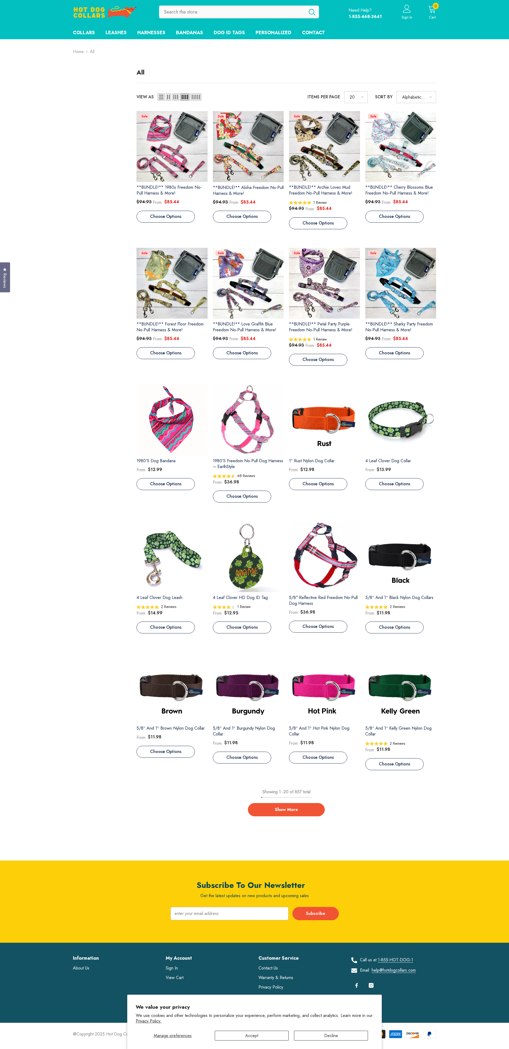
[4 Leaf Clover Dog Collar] (400, 419)
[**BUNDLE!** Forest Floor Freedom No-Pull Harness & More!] (172, 283)
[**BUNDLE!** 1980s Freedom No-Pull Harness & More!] (172, 146)
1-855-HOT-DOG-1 (395, 960)
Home (78, 52)
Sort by (384, 97)
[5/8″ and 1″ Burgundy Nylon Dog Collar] (248, 687)
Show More (286, 809)
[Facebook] (356, 985)
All (92, 52)
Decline (331, 1036)
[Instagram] (371, 985)
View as (145, 97)
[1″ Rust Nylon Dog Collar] (324, 419)
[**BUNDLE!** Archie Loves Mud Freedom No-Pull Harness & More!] (324, 146)
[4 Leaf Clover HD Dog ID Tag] (248, 556)
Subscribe (315, 913)
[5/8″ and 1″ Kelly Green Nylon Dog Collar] (400, 687)
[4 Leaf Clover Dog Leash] (172, 556)
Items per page (324, 97)
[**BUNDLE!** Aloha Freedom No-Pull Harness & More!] (248, 146)
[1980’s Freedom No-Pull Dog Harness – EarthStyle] (248, 419)
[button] (161, 97)
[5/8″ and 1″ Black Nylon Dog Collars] (400, 556)
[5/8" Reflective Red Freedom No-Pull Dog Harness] (324, 556)
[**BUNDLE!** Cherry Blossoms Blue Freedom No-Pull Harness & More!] (400, 146)
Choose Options (165, 216)
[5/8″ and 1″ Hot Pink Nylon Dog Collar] (324, 687)
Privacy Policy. (148, 1021)
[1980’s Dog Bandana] (172, 419)
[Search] (239, 12)
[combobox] (232, 12)
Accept (251, 1036)
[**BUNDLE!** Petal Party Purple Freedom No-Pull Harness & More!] (324, 283)
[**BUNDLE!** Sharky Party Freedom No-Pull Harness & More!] (400, 283)
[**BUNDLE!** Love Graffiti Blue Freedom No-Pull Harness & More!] (248, 283)
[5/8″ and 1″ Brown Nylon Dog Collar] (172, 687)
